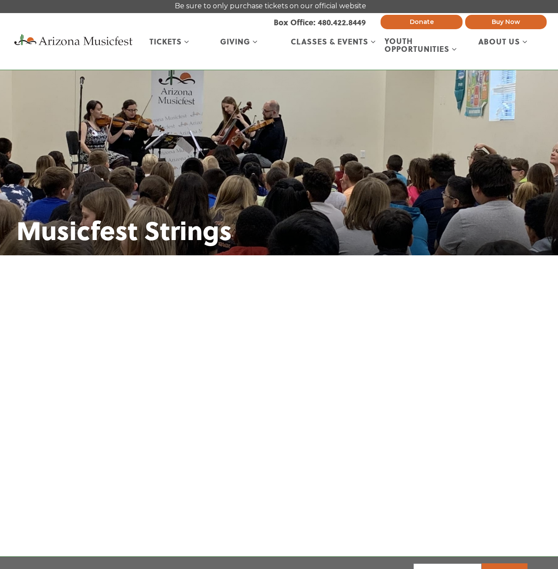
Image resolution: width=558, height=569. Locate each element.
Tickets (167, 42)
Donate (422, 22)
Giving (236, 42)
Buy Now (506, 22)
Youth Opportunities (418, 45)
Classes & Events (331, 42)
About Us (500, 42)
